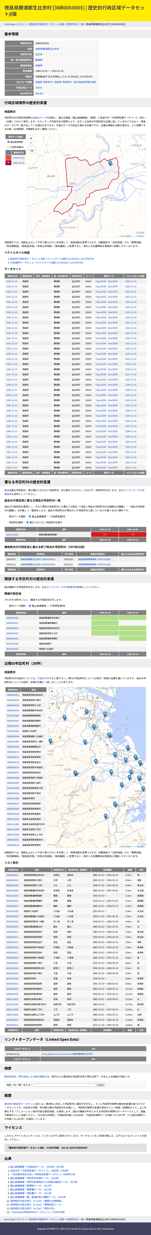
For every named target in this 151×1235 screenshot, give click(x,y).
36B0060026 (12, 973)
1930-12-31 (11, 338)
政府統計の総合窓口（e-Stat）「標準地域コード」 (36, 1204)
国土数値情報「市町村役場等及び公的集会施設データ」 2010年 (44, 1182)
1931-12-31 (11, 343)
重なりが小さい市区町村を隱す (46, 522)
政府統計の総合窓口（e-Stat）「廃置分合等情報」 (36, 1201)
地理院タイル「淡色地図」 (135, 236)
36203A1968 (12, 648)
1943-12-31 (11, 405)
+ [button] (31, 138)
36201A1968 (12, 643)
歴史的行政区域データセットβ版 (46, 24)
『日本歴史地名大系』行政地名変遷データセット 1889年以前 (42, 1174)
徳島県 (38, 65)
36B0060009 (12, 962)
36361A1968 (12, 968)
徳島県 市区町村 (43, 82)
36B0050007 (12, 622)
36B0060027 (12, 952)
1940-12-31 (11, 389)
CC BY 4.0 (47, 1135)
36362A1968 (12, 921)
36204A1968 (12, 978)
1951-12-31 (11, 451)
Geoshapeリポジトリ (15, 24)
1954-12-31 (11, 467)
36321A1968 (12, 1004)
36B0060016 (12, 880)
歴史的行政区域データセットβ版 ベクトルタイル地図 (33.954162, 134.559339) (52, 258)
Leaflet (121, 236)
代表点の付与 (44, 678)
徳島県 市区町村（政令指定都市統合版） (76, 82)
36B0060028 (12, 633)
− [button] (31, 142)
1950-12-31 (11, 446)
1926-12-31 (11, 317)
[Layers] (32, 150)
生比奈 (38, 54)
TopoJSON (101, 281)
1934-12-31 (11, 358)
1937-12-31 (11, 374)
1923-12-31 (11, 301)
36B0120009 (12, 1009)
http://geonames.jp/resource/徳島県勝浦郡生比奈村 (67, 1053)
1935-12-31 (11, 364)
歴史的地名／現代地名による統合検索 (24, 1076)
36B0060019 (12, 942)
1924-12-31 (11, 307)
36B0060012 (12, 931)
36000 (38, 87)
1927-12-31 (11, 322)
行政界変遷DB (17, 147)
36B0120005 (12, 999)
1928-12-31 (11, 327)
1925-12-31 (11, 312)
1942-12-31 (11, 400)
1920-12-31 (11, 286)
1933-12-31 (11, 353)
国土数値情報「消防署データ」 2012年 (31, 1193)
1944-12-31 (11, 410)
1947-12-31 (11, 426)
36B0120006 (12, 1014)
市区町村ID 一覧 (74, 24)
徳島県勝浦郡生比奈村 (47, 48)
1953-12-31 (11, 462)
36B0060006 (12, 993)
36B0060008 (12, 957)
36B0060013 (12, 936)
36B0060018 (12, 947)
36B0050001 (12, 638)
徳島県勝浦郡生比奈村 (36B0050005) (37, 559)
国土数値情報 (16, 141)
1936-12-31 (11, 369)
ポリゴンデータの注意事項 (61, 587)
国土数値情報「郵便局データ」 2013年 (31, 1185)
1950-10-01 (11, 441)
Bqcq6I (39, 93)
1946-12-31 (11, 420)
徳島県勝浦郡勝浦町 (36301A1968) (94, 559)
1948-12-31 (11, 431)
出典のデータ (40, 117)
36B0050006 (12, 617)
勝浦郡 (38, 60)
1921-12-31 (11, 291)
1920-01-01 (11, 281)
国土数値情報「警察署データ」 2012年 (31, 1189)
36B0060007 (12, 1019)
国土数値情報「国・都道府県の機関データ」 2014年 (38, 1197)
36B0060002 (12, 628)
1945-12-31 (11, 415)
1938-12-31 (11, 379)
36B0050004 (12, 916)
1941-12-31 (11, 395)
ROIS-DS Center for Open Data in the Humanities (87, 1228)
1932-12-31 (11, 348)
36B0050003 (12, 926)
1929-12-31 (11, 333)
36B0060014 (12, 1024)
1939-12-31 (11, 384)
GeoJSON (113, 281)
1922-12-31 (11, 296)
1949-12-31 (11, 436)
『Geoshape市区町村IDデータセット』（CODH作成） (38, 1212)
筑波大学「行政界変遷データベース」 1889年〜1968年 (39, 1170)
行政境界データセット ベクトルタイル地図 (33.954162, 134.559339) (46, 262)
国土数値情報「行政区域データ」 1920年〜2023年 (37, 1166)
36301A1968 (12, 534)
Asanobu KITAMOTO (48, 1228)
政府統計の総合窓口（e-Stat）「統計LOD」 (33, 1208)
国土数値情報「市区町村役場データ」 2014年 (34, 1178)
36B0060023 (12, 983)
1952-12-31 (11, 457)
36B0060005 (12, 988)
